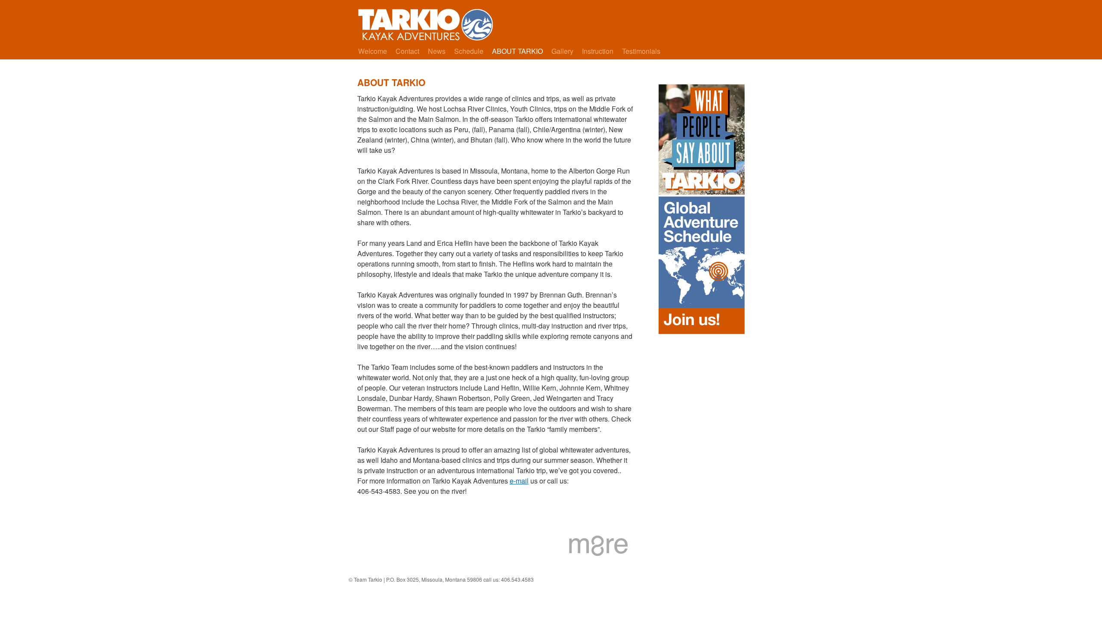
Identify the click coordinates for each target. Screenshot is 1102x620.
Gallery (562, 51)
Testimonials (641, 51)
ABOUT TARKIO (517, 51)
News (437, 51)
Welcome (372, 51)
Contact (407, 51)
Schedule (468, 51)
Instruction (597, 51)
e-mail (519, 481)
